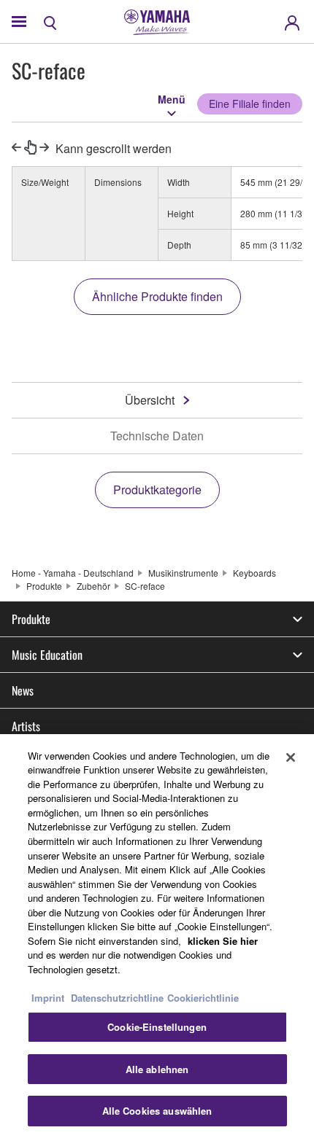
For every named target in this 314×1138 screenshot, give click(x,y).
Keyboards (254, 572)
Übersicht (150, 399)
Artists (26, 726)
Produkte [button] (31, 619)
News (23, 690)
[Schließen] (291, 757)
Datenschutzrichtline (117, 998)
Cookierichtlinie (203, 998)
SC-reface (145, 586)
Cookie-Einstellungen (157, 1027)
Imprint (47, 998)
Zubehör (93, 586)
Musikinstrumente (183, 572)
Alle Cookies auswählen (157, 1111)
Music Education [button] (47, 654)
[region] (157, 936)
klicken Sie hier (223, 941)
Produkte (44, 586)
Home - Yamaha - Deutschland (73, 572)
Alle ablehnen (157, 1069)
